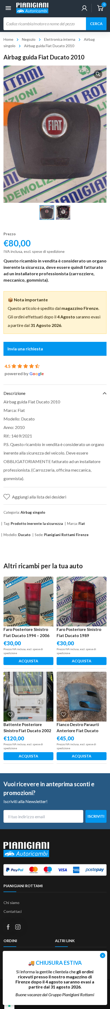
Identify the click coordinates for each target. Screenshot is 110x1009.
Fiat (81, 523)
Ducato (24, 535)
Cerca (96, 23)
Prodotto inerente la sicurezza (37, 523)
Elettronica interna (59, 39)
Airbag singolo (33, 512)
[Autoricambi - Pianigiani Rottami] (32, 7)
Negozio (29, 39)
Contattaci (12, 911)
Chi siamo (11, 902)
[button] (98, 74)
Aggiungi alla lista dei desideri (39, 496)
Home (8, 39)
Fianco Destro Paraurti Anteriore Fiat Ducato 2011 (78, 730)
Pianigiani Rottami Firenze (66, 535)
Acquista (28, 661)
